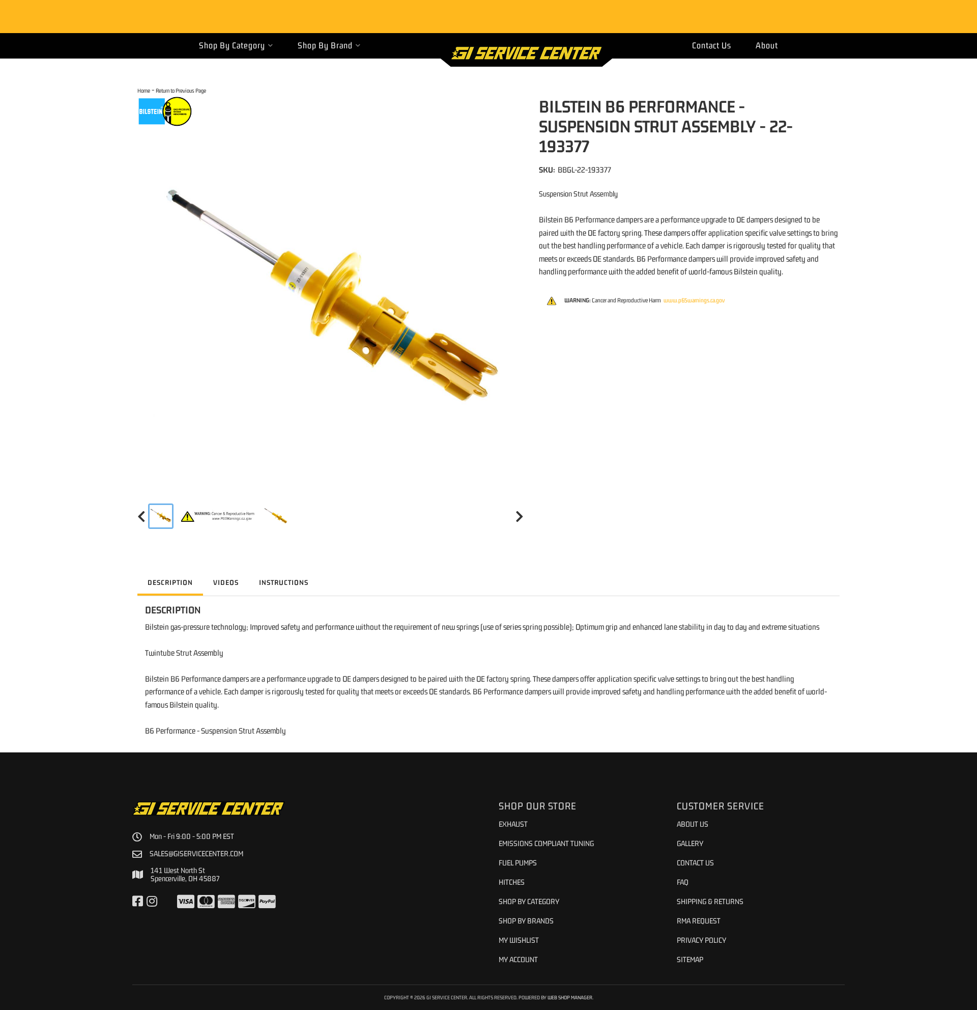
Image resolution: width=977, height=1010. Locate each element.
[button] (236, 45)
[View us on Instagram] (152, 901)
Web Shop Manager (570, 997)
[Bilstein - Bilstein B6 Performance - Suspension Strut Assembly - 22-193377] (165, 111)
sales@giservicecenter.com (196, 854)
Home (143, 90)
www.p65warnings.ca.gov (694, 300)
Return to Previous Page (181, 90)
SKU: (547, 169)
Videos (226, 582)
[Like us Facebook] (137, 901)
